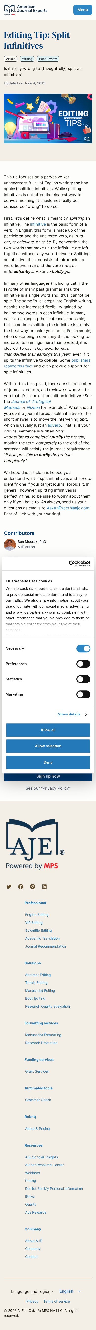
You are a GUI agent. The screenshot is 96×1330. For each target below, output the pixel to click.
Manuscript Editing (40, 990)
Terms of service (56, 1301)
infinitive (38, 224)
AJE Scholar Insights (41, 1157)
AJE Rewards (35, 1212)
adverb (54, 425)
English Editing (36, 915)
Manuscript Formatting (43, 1035)
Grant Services (37, 1071)
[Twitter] (9, 887)
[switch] (83, 664)
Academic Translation (42, 938)
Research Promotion (41, 1043)
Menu (82, 9)
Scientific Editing (38, 930)
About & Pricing (37, 1128)
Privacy (32, 1301)
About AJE (33, 1241)
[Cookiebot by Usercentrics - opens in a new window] (69, 563)
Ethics (30, 1196)
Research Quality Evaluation (47, 1006)
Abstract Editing (38, 975)
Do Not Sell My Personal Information (54, 1188)
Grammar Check (38, 1100)
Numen (33, 407)
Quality (30, 1204)
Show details (69, 714)
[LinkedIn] (44, 887)
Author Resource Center (44, 1165)
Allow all (48, 730)
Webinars (32, 1173)
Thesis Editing (36, 983)
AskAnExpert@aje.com (68, 507)
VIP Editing (34, 922)
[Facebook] (21, 887)
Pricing (30, 1181)
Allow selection (48, 746)
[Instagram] (32, 887)
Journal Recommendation (45, 946)
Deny (48, 762)
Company (33, 1249)
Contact (31, 1256)
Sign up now (48, 776)
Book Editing (35, 998)
